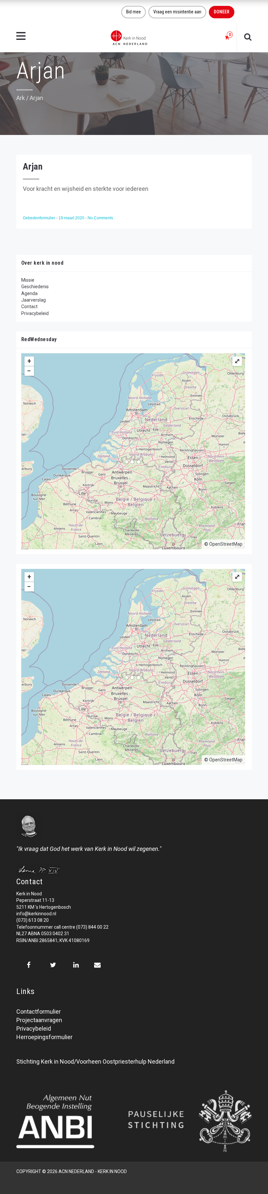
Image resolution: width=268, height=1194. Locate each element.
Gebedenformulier (39, 218)
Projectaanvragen (39, 1020)
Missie (27, 280)
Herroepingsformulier (44, 1037)
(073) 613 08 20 (32, 920)
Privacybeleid (35, 313)
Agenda (29, 293)
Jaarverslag (33, 300)
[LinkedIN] (76, 964)
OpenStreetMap (226, 544)
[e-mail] (97, 964)
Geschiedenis (35, 286)
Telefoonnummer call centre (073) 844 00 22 (62, 927)
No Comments (100, 218)
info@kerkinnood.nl (36, 913)
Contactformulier (38, 1011)
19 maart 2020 (72, 218)
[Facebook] (28, 964)
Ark (20, 97)
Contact (29, 306)
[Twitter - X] (53, 964)
